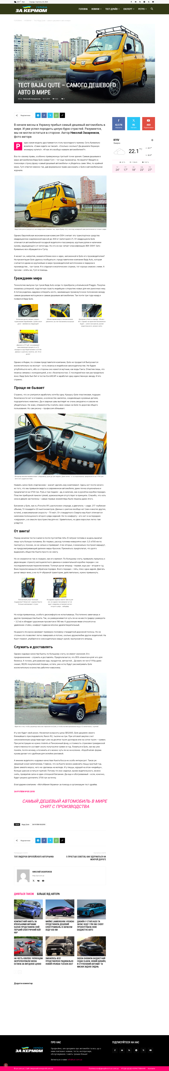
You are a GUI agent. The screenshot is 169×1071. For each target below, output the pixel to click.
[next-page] (20, 972)
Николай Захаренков (31, 99)
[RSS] (140, 2)
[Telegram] (144, 2)
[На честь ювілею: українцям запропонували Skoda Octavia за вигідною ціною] (28, 946)
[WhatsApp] (56, 115)
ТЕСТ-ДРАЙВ (111, 9)
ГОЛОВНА (83, 9)
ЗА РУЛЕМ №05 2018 (24, 791)
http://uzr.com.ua (38, 876)
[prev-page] (15, 972)
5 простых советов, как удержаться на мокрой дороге (86, 858)
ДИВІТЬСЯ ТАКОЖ (24, 893)
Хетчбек (39, 79)
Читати (133, 118)
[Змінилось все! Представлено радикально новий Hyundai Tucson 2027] (60, 946)
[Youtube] (153, 2)
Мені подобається (119, 119)
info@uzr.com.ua (75, 1059)
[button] (152, 9)
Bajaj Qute (25, 824)
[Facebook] (131, 2)
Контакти (151, 1068)
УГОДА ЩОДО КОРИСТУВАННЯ (133, 1068)
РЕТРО (141, 9)
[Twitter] (149, 2)
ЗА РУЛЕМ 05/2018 (38, 824)
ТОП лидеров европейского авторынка (34, 856)
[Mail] (136, 2)
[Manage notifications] (6, 1065)
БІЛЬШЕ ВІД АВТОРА (48, 893)
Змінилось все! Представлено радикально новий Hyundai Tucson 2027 (59, 961)
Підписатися (148, 118)
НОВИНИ (95, 9)
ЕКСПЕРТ (127, 9)
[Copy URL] (62, 115)
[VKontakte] (39, 881)
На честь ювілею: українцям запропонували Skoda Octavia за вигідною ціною (28, 961)
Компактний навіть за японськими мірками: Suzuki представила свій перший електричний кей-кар (27, 927)
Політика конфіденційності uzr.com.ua (104, 1068)
